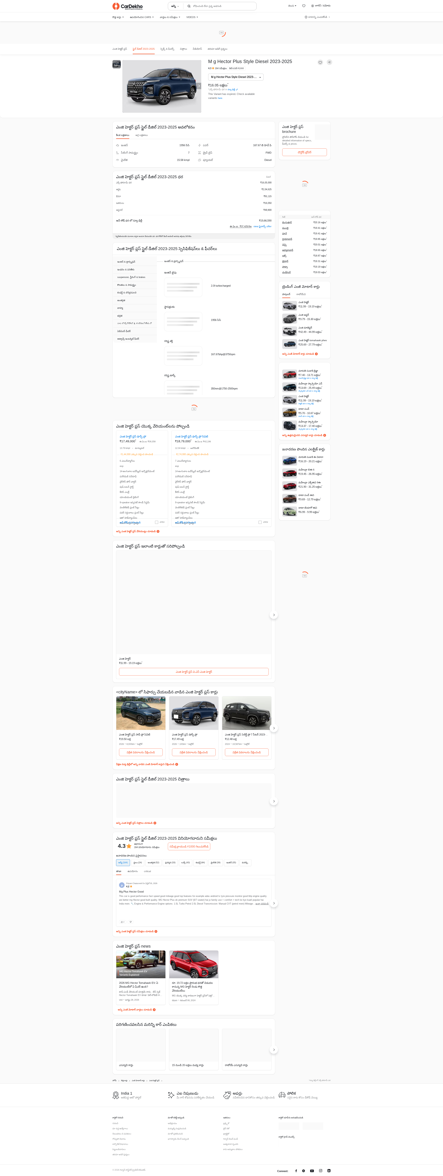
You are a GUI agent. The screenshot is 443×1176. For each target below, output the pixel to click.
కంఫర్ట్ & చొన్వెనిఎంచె (126, 292)
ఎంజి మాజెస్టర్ (305, 327)
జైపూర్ (285, 261)
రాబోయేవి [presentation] (301, 294)
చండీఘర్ (286, 272)
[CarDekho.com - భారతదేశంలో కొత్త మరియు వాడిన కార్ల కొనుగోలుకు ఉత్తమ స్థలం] (127, 6)
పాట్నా (285, 266)
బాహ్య (120, 308)
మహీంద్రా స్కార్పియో (308, 421)
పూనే (284, 233)
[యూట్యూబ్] (312, 1135)
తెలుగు (291, 5)
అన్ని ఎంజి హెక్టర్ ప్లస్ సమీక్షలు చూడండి (134, 877)
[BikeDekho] (289, 1106)
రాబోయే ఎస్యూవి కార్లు (236, 1011)
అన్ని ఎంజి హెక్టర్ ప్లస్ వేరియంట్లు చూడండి (136, 548)
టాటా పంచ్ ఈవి (306, 495)
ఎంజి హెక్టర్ (125, 604)
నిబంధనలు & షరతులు (121, 1097)
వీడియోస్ (197, 48)
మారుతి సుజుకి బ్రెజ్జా (308, 370)
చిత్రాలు (183, 48)
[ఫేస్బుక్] (296, 1135)
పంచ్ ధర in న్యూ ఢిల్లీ (306, 416)
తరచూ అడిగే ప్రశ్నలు (217, 48)
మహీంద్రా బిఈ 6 (306, 469)
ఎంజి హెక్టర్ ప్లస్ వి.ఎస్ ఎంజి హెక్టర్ (141, 618)
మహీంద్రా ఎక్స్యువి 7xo (184, 604)
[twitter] (303, 1135)
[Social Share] (329, 62)
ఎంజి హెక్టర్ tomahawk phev (313, 340)
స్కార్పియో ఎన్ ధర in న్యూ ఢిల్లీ (309, 391)
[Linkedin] (329, 1135)
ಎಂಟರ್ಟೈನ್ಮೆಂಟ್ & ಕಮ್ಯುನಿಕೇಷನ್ (134, 323)
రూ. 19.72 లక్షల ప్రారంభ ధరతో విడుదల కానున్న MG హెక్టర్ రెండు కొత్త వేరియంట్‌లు (192, 933)
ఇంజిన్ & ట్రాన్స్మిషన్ (126, 262)
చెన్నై (284, 244)
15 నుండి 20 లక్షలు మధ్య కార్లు (188, 1011)
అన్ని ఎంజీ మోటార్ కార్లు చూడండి (298, 353)
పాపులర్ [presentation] (286, 294)
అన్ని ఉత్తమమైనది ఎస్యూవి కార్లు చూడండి (302, 435)
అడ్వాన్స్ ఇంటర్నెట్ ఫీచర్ (128, 339)
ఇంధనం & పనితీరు (125, 269)
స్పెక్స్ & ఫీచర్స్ (167, 48)
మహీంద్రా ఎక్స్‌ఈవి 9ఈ (310, 482)
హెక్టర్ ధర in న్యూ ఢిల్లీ (306, 404)
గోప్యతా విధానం (119, 1102)
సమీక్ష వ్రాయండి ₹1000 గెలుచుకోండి (189, 792)
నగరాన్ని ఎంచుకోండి (317, 17)
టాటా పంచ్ (304, 408)
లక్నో (284, 255)
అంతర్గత (121, 300)
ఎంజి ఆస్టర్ (304, 314)
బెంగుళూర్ (287, 222)
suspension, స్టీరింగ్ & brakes (131, 277)
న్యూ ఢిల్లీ (231, 89)
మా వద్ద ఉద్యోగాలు (120, 1092)
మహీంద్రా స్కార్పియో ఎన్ (310, 383)
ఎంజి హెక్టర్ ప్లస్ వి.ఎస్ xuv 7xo (194, 618)
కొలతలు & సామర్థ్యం (126, 285)
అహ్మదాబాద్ (287, 250)
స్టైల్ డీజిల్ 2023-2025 (144, 48)
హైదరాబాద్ (287, 239)
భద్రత (119, 316)
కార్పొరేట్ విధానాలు (120, 1108)
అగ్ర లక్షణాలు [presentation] (141, 135)
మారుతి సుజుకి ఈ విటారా (311, 457)
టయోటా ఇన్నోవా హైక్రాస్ (237, 604)
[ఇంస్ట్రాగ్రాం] (320, 1135)
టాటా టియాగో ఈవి (308, 507)
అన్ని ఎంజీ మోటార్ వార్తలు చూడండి (135, 956)
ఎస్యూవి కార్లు (126, 1011)
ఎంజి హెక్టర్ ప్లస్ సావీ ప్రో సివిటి (243, 445)
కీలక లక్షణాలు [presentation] (122, 135)
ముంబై (285, 228)
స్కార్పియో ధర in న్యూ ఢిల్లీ (308, 429)
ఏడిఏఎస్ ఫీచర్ (124, 331)
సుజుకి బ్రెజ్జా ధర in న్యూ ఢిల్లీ (308, 378)
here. (220, 98)
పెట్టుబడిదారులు (119, 1113)
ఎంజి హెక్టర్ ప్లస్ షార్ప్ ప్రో (133, 445)
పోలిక (162, 539)
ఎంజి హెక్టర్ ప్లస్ (119, 48)
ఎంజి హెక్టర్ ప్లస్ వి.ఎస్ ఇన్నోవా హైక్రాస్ (246, 618)
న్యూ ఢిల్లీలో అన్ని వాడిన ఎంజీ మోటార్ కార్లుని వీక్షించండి (148, 710)
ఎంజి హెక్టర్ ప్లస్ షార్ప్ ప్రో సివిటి (191, 445)
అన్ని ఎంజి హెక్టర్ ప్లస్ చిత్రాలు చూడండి (134, 769)
